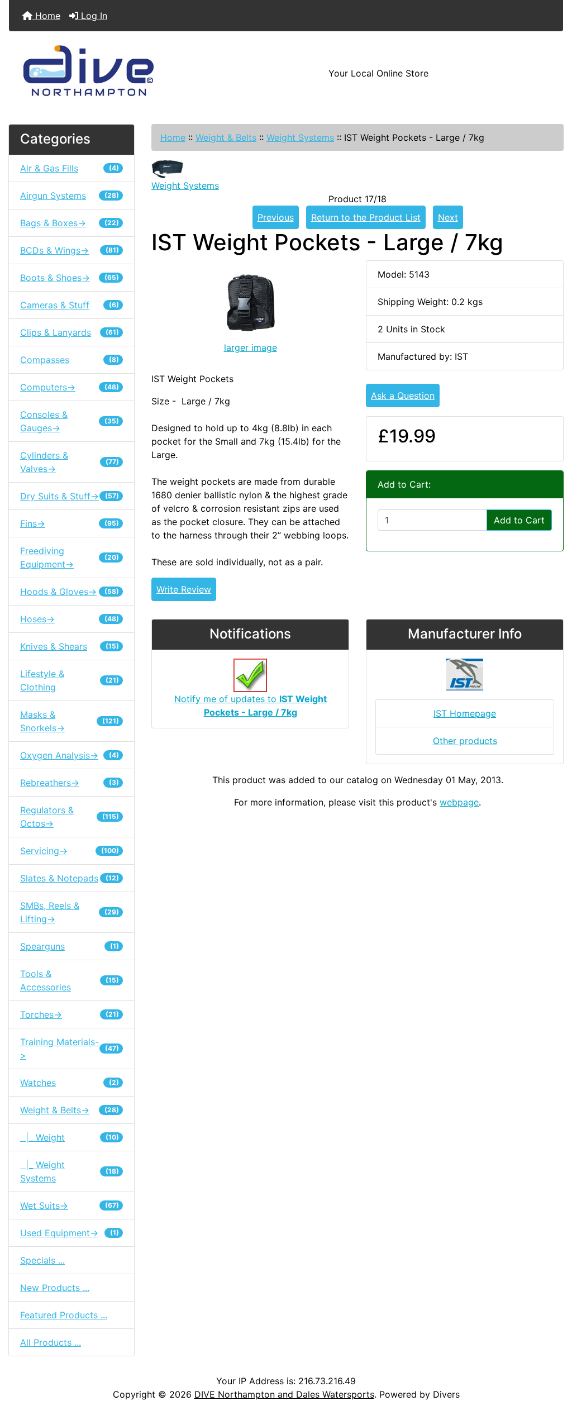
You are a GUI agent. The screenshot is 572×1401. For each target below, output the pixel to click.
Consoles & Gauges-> (69, 421)
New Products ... (54, 1287)
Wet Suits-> (69, 1205)
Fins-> (69, 523)
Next (448, 217)
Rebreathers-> (69, 782)
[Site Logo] (101, 73)
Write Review (183, 589)
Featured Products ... (63, 1315)
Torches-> (69, 1014)
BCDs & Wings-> (69, 250)
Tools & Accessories (69, 980)
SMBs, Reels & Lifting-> (69, 912)
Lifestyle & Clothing (69, 680)
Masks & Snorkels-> (69, 721)
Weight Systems (300, 137)
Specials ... (42, 1260)
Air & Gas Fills (69, 168)
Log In (92, 15)
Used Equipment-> (69, 1232)
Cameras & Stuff (69, 305)
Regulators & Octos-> (69, 816)
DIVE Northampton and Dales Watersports (284, 1394)
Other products (465, 740)
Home (46, 15)
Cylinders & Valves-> (69, 462)
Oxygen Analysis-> (69, 755)
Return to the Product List (366, 217)
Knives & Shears (69, 646)
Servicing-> (69, 850)
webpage (459, 802)
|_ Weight (69, 1137)
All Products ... (50, 1342)
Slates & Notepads (69, 878)
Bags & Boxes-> (69, 222)
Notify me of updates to (250, 705)
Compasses (69, 359)
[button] (551, 1345)
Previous (276, 217)
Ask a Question (403, 395)
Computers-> (69, 387)
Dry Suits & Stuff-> (69, 496)
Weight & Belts (226, 137)
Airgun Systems (69, 195)
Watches (69, 1082)
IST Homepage (464, 713)
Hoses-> (69, 619)
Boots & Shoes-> (69, 277)
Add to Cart (519, 520)
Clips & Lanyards (69, 332)
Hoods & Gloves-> (69, 591)
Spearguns (69, 946)
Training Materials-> (69, 1048)
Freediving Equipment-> (69, 557)
